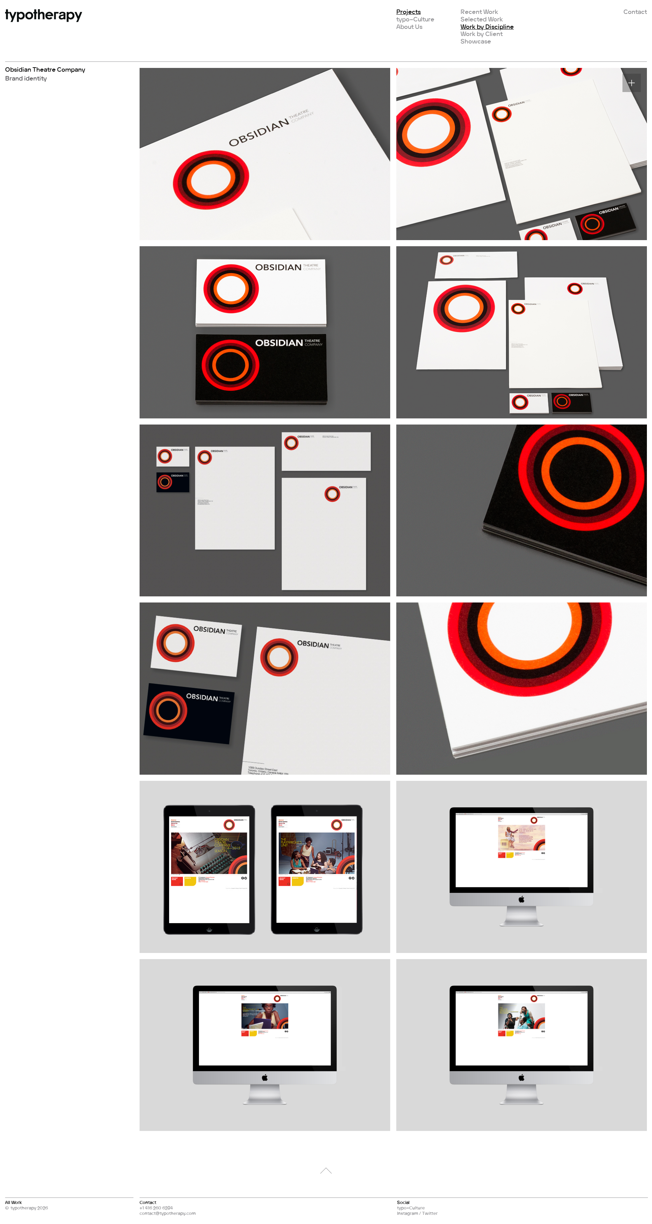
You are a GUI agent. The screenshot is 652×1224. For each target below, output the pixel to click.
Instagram (407, 1213)
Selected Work (481, 19)
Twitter (430, 1213)
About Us (409, 26)
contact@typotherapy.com (168, 1213)
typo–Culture (415, 19)
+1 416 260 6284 (156, 1207)
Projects (408, 11)
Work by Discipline (487, 26)
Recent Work (479, 11)
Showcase (475, 41)
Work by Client (481, 33)
